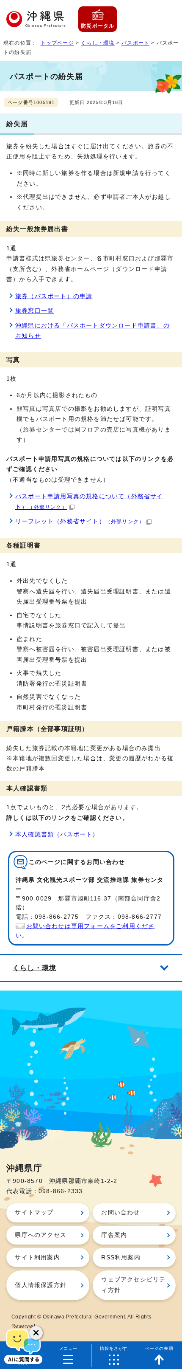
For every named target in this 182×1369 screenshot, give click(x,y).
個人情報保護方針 (40, 1285)
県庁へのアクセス (40, 1235)
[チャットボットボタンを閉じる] (36, 1333)
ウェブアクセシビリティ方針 (133, 1284)
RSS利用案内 (120, 1257)
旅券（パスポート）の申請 (53, 296)
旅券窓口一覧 (34, 311)
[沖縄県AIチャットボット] (23, 1346)
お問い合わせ (120, 1212)
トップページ (57, 43)
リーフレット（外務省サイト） (79, 521)
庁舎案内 (114, 1235)
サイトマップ (34, 1212)
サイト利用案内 (37, 1257)
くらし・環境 (97, 43)
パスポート (135, 43)
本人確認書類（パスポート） (57, 834)
